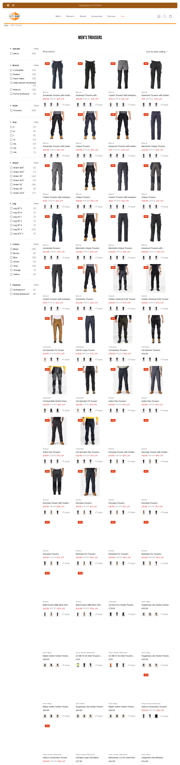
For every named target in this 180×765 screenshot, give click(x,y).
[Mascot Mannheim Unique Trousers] (156, 125)
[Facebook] (8, 5)
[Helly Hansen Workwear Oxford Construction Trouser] (57, 736)
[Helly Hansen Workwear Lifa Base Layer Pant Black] (90, 736)
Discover (111, 16)
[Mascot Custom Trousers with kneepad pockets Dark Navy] (123, 176)
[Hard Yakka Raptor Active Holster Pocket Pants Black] (123, 686)
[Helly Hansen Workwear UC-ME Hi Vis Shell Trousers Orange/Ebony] (123, 635)
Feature (16, 285)
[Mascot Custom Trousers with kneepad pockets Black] (57, 278)
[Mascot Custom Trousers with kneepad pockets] (123, 74)
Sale (123, 16)
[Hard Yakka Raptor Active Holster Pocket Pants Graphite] (57, 686)
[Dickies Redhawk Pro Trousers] (90, 533)
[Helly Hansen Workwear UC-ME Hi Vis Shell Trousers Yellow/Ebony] (90, 635)
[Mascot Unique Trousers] (90, 125)
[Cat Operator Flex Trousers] (90, 431)
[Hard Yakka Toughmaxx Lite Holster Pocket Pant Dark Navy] (156, 635)
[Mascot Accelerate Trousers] (57, 227)
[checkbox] (23, 53)
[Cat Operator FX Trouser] (57, 329)
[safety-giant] (14, 16)
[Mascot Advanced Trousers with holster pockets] (156, 74)
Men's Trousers (16, 25)
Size (14, 122)
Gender (16, 48)
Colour (16, 244)
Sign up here (99, 6)
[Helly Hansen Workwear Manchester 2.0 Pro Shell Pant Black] (123, 736)
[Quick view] (67, 63)
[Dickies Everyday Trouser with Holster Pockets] (123, 431)
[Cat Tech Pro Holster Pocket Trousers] (123, 584)
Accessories (96, 16)
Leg (14, 203)
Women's (70, 16)
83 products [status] (49, 51)
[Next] (119, 5)
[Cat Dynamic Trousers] (123, 329)
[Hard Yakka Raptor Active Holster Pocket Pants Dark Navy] (57, 635)
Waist (16, 163)
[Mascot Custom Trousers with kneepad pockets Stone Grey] (57, 176)
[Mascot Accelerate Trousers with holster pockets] (57, 74)
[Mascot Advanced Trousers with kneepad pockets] (90, 74)
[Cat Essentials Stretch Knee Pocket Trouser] (57, 380)
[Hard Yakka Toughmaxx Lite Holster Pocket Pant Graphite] (156, 584)
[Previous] (61, 5)
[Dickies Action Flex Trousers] (123, 380)
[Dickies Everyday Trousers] (90, 482)
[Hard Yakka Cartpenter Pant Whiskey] (156, 736)
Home (6, 25)
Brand (16, 65)
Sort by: (155, 51)
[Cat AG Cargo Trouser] (90, 329)
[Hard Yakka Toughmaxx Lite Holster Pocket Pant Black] (90, 686)
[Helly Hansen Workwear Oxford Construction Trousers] (156, 686)
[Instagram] (13, 5)
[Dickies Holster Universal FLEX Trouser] (123, 278)
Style (15, 105)
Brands (83, 16)
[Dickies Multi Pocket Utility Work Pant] (57, 584)
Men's (58, 16)
